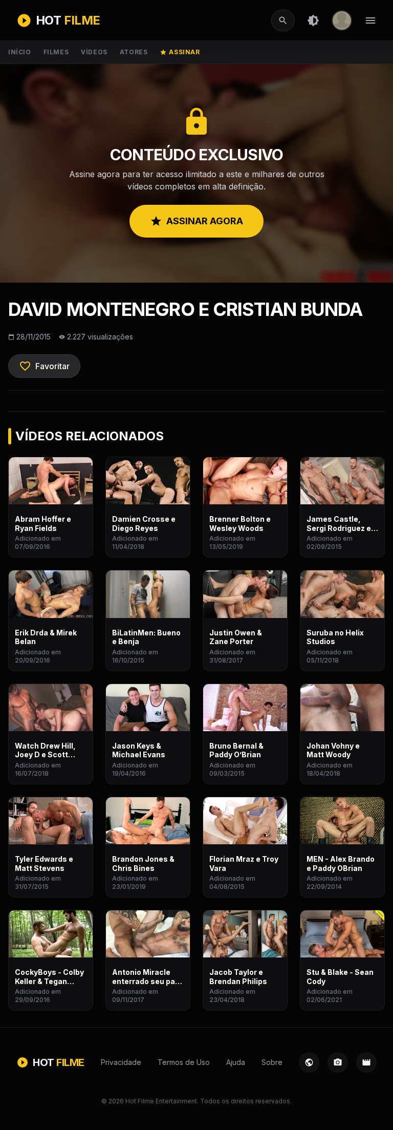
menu (370, 20)
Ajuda (235, 1062)
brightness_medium (313, 20)
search (283, 20)
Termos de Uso (184, 1062)
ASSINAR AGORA (196, 221)
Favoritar (44, 366)
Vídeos (94, 52)
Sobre (271, 1062)
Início (19, 52)
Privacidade (121, 1062)
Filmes (56, 52)
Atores (134, 52)
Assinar (180, 52)
